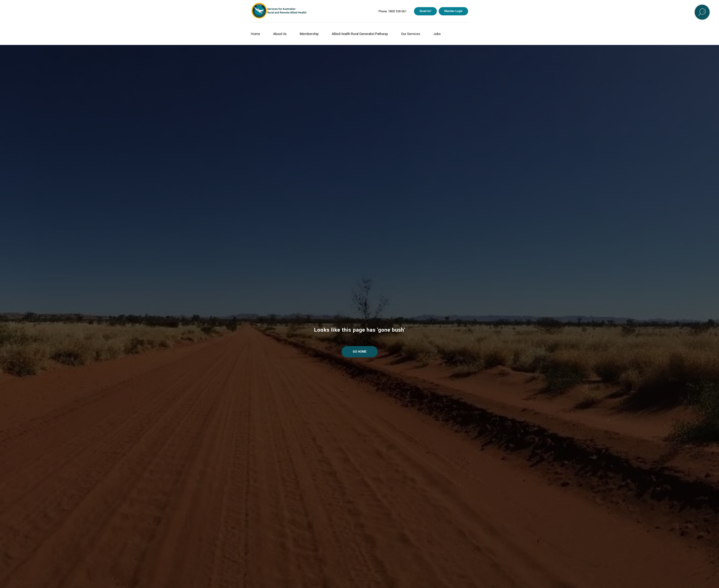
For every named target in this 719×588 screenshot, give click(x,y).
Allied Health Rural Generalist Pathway (360, 34)
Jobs (437, 34)
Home (255, 34)
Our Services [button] (410, 34)
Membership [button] (309, 34)
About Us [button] (280, 34)
